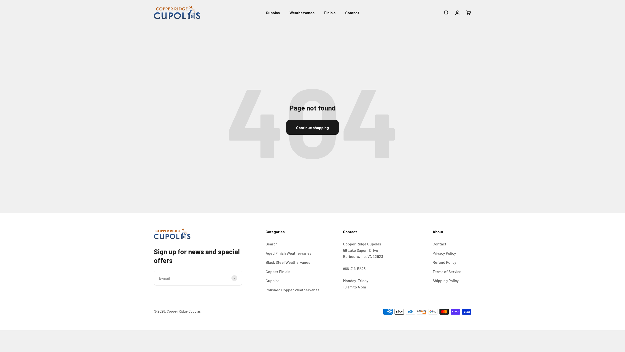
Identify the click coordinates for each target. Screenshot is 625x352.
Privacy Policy (444, 253)
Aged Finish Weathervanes (289, 253)
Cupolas (273, 12)
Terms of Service (447, 271)
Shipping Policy (446, 280)
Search (272, 244)
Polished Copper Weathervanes (293, 289)
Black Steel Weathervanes (288, 262)
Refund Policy (444, 262)
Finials (329, 12)
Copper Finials (278, 271)
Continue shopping (312, 127)
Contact (352, 12)
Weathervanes (302, 12)
